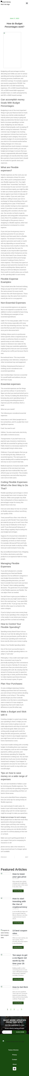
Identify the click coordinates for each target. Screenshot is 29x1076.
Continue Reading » (18, 890)
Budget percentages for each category (13, 817)
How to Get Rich (20, 987)
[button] (27, 3)
